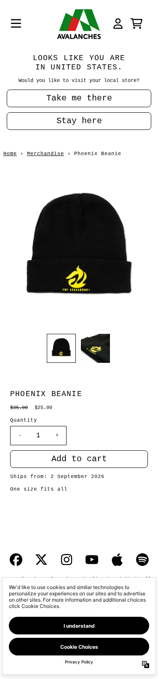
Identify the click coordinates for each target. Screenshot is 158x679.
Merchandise (45, 154)
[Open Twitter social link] (41, 559)
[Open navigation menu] (16, 23)
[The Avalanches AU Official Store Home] (79, 23)
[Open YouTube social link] (92, 559)
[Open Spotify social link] (142, 559)
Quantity (23, 420)
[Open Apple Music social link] (117, 559)
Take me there (79, 98)
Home (10, 154)
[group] (61, 348)
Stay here (79, 121)
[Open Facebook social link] (16, 559)
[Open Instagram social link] (66, 559)
